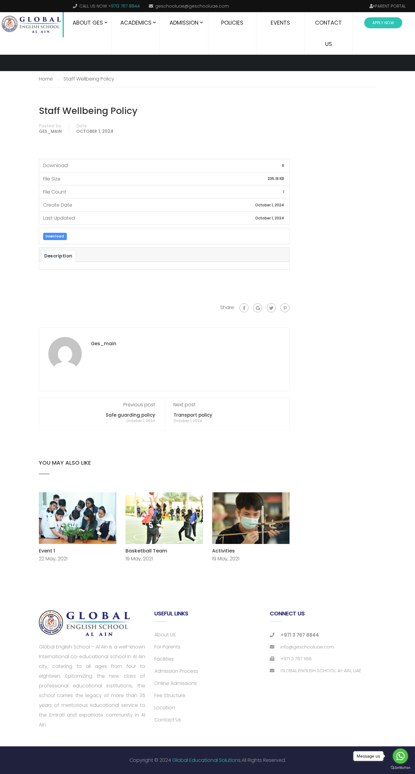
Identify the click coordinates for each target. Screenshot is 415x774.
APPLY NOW (383, 23)
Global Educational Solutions (206, 760)
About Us (165, 634)
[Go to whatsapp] (400, 756)
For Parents (167, 646)
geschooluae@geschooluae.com (192, 6)
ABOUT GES (88, 22)
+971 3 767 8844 (299, 635)
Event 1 (47, 550)
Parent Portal (390, 6)
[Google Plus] (257, 307)
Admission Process (176, 671)
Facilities (164, 658)
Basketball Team (146, 550)
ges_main (50, 131)
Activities (223, 550)
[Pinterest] (285, 307)
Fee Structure (169, 695)
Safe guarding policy (130, 415)
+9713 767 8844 (124, 6)
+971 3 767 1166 (296, 658)
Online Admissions (175, 683)
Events (280, 22)
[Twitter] (271, 307)
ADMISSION (184, 22)
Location (164, 707)
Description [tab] (58, 256)
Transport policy (192, 415)
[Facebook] (244, 307)
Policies (232, 22)
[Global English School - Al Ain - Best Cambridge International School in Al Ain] (32, 24)
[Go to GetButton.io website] (400, 768)
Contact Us (328, 33)
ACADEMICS (136, 22)
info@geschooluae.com (307, 647)
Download (55, 236)
